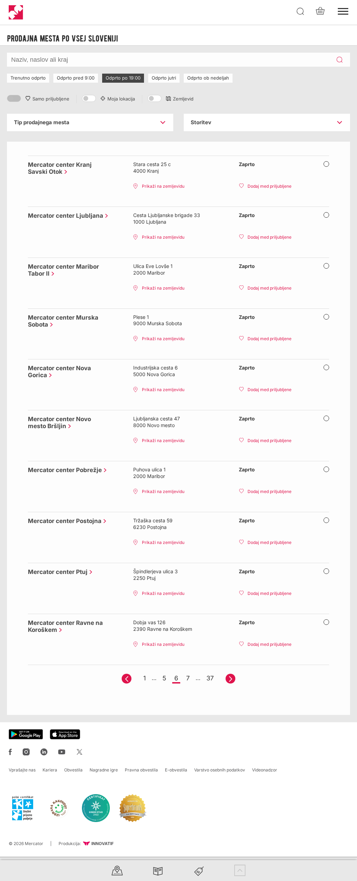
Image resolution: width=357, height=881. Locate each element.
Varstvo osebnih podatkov (219, 769)
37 (210, 678)
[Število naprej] (230, 679)
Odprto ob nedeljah (208, 78)
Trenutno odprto (28, 78)
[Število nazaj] (126, 679)
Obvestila (73, 769)
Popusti (199, 870)
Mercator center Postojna (63, 520)
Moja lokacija (121, 99)
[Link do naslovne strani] (16, 12)
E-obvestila (176, 769)
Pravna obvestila (141, 769)
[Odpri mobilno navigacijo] (343, 10)
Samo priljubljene (50, 99)
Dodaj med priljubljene (269, 186)
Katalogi (158, 870)
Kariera (50, 769)
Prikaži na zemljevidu (163, 186)
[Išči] (300, 11)
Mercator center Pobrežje (63, 469)
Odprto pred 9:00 (75, 78)
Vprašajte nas (22, 769)
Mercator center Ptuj (56, 571)
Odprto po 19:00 (123, 78)
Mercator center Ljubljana (64, 215)
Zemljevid (183, 99)
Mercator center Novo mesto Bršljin (59, 423)
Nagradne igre (104, 769)
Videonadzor (264, 769)
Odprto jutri (164, 78)
